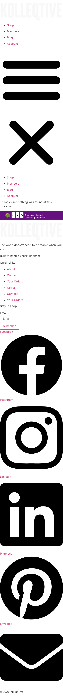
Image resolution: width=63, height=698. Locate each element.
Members (13, 31)
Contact (12, 275)
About (11, 269)
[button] (31, 111)
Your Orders (15, 281)
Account (12, 43)
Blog (10, 37)
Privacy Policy (35, 691)
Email (3, 313)
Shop (10, 25)
